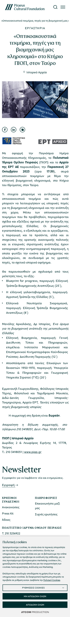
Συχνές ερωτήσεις (46, 514)
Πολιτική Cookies (51, 580)
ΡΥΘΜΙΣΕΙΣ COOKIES (33, 587)
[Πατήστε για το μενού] (63, 7)
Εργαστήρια (35, 28)
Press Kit (8, 513)
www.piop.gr (32, 452)
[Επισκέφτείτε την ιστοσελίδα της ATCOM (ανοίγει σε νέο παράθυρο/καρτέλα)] (35, 612)
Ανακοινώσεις (10, 507)
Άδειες (6, 520)
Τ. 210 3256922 (11, 533)
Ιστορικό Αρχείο (37, 72)
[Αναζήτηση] (55, 7)
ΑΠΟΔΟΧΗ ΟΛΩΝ (35, 604)
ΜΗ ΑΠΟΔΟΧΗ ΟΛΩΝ (35, 596)
